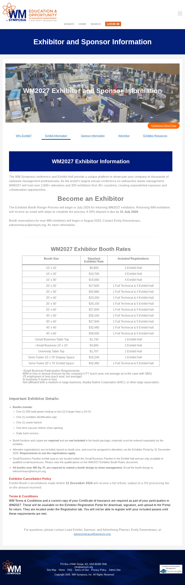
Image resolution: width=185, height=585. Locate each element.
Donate (69, 24)
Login (111, 23)
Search (96, 24)
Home (82, 24)
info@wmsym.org (83, 567)
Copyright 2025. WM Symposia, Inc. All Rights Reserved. (85, 574)
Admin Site (115, 570)
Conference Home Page (163, 125)
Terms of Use (82, 570)
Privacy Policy (98, 570)
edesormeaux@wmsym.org (92, 534)
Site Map (51, 570)
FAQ (69, 570)
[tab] (23, 136)
